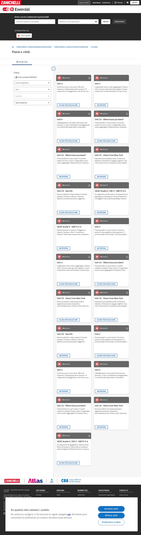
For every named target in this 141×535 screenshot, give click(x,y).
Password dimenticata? (91, 17)
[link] (24, 35)
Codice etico (81, 495)
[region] (71, 514)
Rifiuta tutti (111, 515)
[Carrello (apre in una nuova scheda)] (127, 3)
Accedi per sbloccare (68, 105)
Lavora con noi (123, 495)
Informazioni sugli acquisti (106, 495)
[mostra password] (96, 21)
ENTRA (134, 3)
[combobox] (32, 82)
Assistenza (97, 3)
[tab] (22, 62)
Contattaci (106, 3)
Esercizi (22, 9)
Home (58, 495)
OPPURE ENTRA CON (22, 31)
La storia (38, 495)
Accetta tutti (111, 509)
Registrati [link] (119, 22)
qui (68, 514)
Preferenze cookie (111, 522)
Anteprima (101, 105)
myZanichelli (84, 3)
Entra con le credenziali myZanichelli (32, 17)
